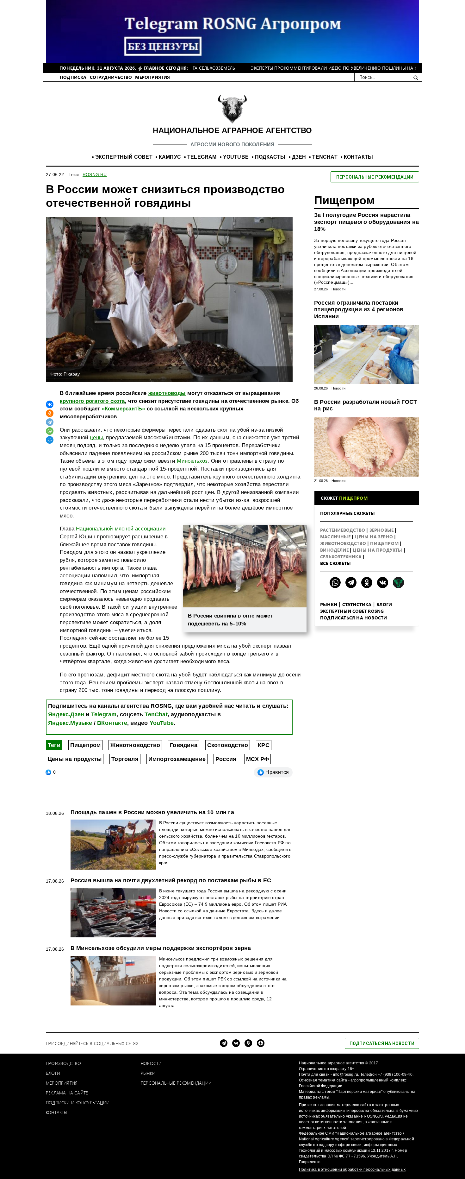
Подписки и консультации (78, 1103)
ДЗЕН (299, 157)
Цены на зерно (374, 537)
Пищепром (85, 745)
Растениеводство (343, 530)
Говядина (183, 745)
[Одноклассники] (49, 413)
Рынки (328, 604)
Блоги (384, 604)
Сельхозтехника (341, 557)
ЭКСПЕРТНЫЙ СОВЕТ (123, 157)
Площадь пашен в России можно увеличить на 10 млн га (152, 812)
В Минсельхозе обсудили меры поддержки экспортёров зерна (161, 948)
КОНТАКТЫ (358, 157)
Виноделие (335, 550)
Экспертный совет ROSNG (352, 611)
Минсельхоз (192, 461)
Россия (225, 759)
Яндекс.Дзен (66, 714)
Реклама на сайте (67, 1093)
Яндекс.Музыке (70, 723)
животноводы (167, 393)
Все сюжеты (335, 563)
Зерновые (382, 530)
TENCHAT (324, 157)
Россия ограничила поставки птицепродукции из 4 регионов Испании (359, 310)
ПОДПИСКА (73, 77)
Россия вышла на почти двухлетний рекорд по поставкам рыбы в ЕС (171, 880)
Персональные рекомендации (176, 1083)
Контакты (57, 1112)
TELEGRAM (202, 157)
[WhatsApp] (49, 431)
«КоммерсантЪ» (123, 409)
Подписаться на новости (353, 618)
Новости (338, 289)
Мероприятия (62, 1083)
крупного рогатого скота (92, 401)
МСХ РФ (257, 759)
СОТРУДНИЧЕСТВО (111, 77)
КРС (264, 745)
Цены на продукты (75, 759)
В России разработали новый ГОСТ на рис (365, 405)
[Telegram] (49, 422)
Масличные (336, 537)
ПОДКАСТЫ (270, 157)
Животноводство (135, 745)
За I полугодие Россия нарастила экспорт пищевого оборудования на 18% (366, 222)
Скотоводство (227, 745)
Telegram (104, 714)
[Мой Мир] (49, 440)
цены (96, 437)
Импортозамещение (177, 759)
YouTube (162, 723)
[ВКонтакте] (49, 404)
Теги (54, 745)
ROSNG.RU (95, 174)
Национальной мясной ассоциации (121, 529)
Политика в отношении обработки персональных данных (352, 1169)
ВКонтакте (112, 723)
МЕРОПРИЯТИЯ (152, 77)
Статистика (357, 604)
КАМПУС (170, 157)
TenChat (156, 714)
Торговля (125, 759)
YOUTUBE (236, 157)
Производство (63, 1063)
